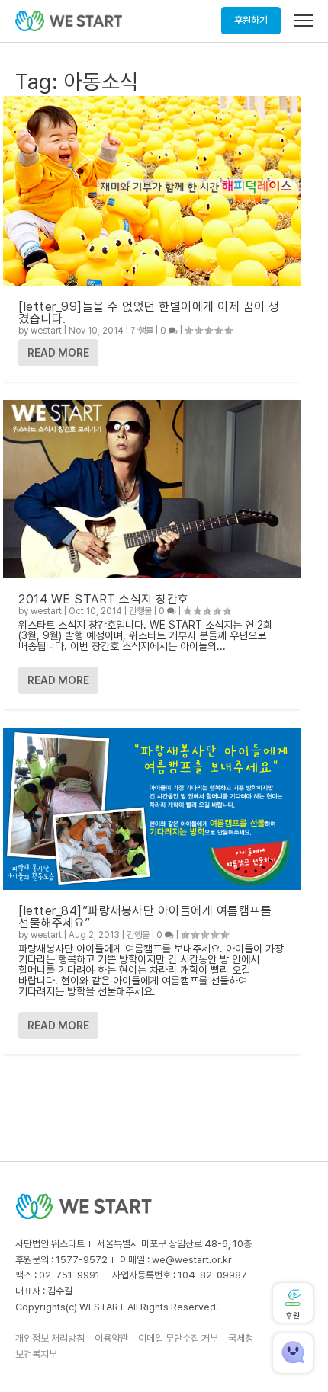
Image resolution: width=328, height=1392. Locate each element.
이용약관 (111, 1338)
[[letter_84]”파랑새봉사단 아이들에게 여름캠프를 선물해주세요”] (152, 808)
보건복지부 (36, 1354)
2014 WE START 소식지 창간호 (103, 599)
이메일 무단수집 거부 (178, 1338)
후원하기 (251, 20)
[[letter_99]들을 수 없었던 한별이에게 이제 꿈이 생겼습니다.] (152, 191)
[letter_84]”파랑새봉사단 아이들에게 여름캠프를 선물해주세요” (145, 917)
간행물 (141, 330)
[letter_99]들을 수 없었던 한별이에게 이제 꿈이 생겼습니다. (149, 312)
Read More (58, 353)
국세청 (240, 1338)
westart (46, 330)
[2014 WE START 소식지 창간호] (152, 489)
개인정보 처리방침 (50, 1338)
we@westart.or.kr (192, 1260)
